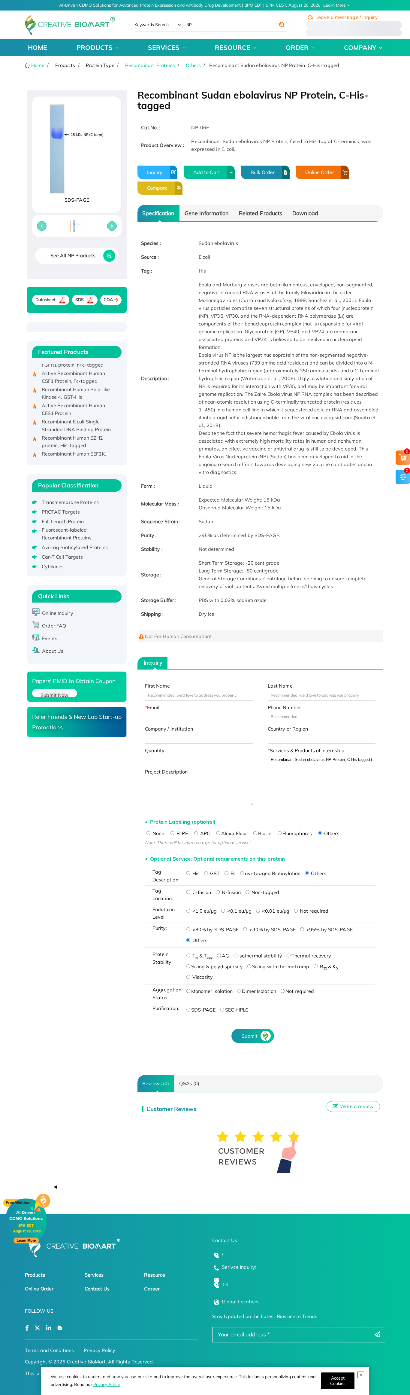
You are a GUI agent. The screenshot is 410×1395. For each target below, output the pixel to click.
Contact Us (97, 1289)
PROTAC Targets (61, 512)
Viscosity (202, 977)
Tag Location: (162, 895)
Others (193, 65)
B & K (328, 966)
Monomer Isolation (212, 991)
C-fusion (201, 892)
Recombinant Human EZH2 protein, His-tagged (72, 431)
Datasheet (45, 299)
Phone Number (284, 707)
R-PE (181, 833)
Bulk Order (263, 172)
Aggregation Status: (166, 993)
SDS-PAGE (203, 1010)
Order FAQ (54, 626)
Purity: (159, 928)
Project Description (166, 772)
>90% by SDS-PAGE (272, 929)
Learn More (334, 5)
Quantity (155, 750)
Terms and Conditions (49, 1350)
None (157, 833)
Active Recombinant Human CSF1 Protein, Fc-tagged (73, 367)
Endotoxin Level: (163, 913)
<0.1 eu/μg (239, 911)
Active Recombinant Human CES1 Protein (73, 399)
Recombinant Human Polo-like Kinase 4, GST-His (76, 383)
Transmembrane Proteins (70, 502)
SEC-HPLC (237, 1010)
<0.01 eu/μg (275, 911)
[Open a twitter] (37, 1328)
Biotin (264, 833)
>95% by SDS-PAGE (329, 929)
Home (37, 65)
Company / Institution (169, 729)
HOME (37, 47)
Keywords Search (151, 24)
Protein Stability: (162, 958)
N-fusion (231, 892)
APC (204, 833)
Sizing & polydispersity (217, 966)
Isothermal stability (260, 956)
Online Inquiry (57, 613)
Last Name (280, 686)
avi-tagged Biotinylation (272, 873)
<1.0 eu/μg (204, 911)
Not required (313, 911)
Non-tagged (264, 892)
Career (152, 1289)
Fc (232, 873)
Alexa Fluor (234, 833)
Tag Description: (165, 876)
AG (225, 956)
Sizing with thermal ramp (280, 966)
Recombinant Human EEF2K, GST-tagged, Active (74, 448)
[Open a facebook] (27, 1328)
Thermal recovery (311, 956)
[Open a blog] (59, 1328)
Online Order (319, 172)
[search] (281, 25)
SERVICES (163, 47)
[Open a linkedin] (48, 1328)
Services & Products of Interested (307, 750)
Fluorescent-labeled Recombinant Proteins (67, 534)
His (195, 873)
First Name (157, 686)
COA (108, 299)
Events (49, 638)
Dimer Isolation (259, 991)
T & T (202, 956)
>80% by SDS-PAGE (215, 929)
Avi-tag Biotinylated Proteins (75, 547)
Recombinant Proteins (150, 65)
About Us (52, 651)
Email (153, 707)
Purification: (165, 1008)
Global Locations (241, 1302)
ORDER (297, 47)
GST (214, 873)
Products (35, 1275)
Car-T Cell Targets (62, 557)
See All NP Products (72, 255)
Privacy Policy (106, 1384)
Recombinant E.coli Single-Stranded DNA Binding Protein (76, 416)
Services (94, 1275)
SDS (79, 299)
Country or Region (288, 729)
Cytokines (53, 566)
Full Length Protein (63, 521)
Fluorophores (297, 833)
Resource (154, 1275)
